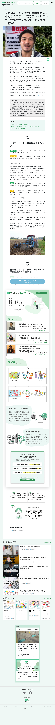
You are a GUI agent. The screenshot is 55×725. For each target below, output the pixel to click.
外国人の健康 (19, 610)
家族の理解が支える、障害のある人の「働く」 (33, 591)
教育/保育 (7, 616)
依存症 (28, 549)
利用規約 (16, 706)
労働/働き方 (24, 570)
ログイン (45, 3)
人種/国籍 (19, 613)
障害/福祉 (23, 593)
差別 (33, 593)
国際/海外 (14, 530)
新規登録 (37, 3)
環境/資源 (50, 618)
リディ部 (37, 95)
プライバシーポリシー (30, 706)
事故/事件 (32, 549)
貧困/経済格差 (21, 530)
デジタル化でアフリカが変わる (18, 128)
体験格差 (6, 610)
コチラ (41, 285)
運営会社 (5, 706)
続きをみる (35, 656)
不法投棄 (44, 610)
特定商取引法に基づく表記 (46, 706)
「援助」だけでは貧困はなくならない (20, 124)
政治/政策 (31, 561)
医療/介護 (23, 549)
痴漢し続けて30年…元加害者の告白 (30, 546)
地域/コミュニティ (25, 561)
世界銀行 (12, 161)
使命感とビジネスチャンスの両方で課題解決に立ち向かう (25, 126)
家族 (13, 618)
